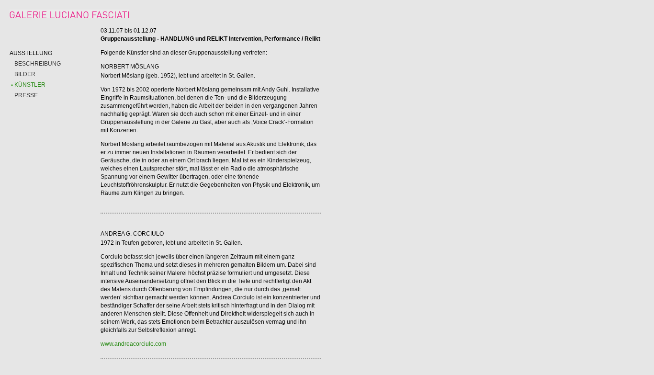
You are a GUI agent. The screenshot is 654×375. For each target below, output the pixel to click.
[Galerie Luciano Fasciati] (69, 16)
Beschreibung (37, 63)
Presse (26, 95)
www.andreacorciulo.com (133, 344)
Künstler (29, 84)
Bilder (24, 74)
